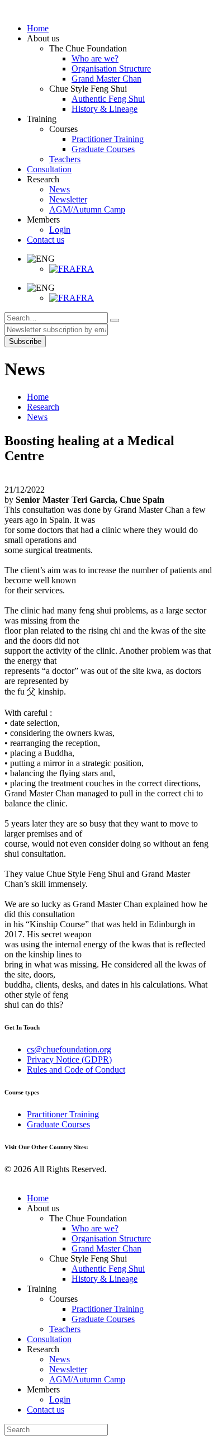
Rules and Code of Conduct (76, 1069)
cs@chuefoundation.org (69, 1049)
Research (43, 407)
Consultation (49, 1339)
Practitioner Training (63, 1114)
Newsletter (68, 1369)
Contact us (45, 1409)
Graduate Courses (58, 1124)
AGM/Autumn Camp (87, 1379)
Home (38, 397)
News (37, 417)
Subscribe (25, 341)
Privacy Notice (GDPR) (69, 1059)
